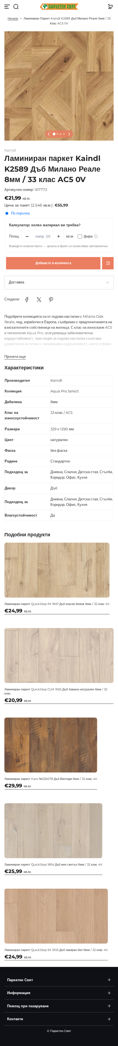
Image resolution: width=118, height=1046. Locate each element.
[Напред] (69, 134)
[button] (16, 6)
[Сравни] (108, 263)
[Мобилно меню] (7, 6)
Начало (13, 18)
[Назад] (49, 134)
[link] (27, 300)
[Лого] (59, 6)
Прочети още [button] (15, 357)
